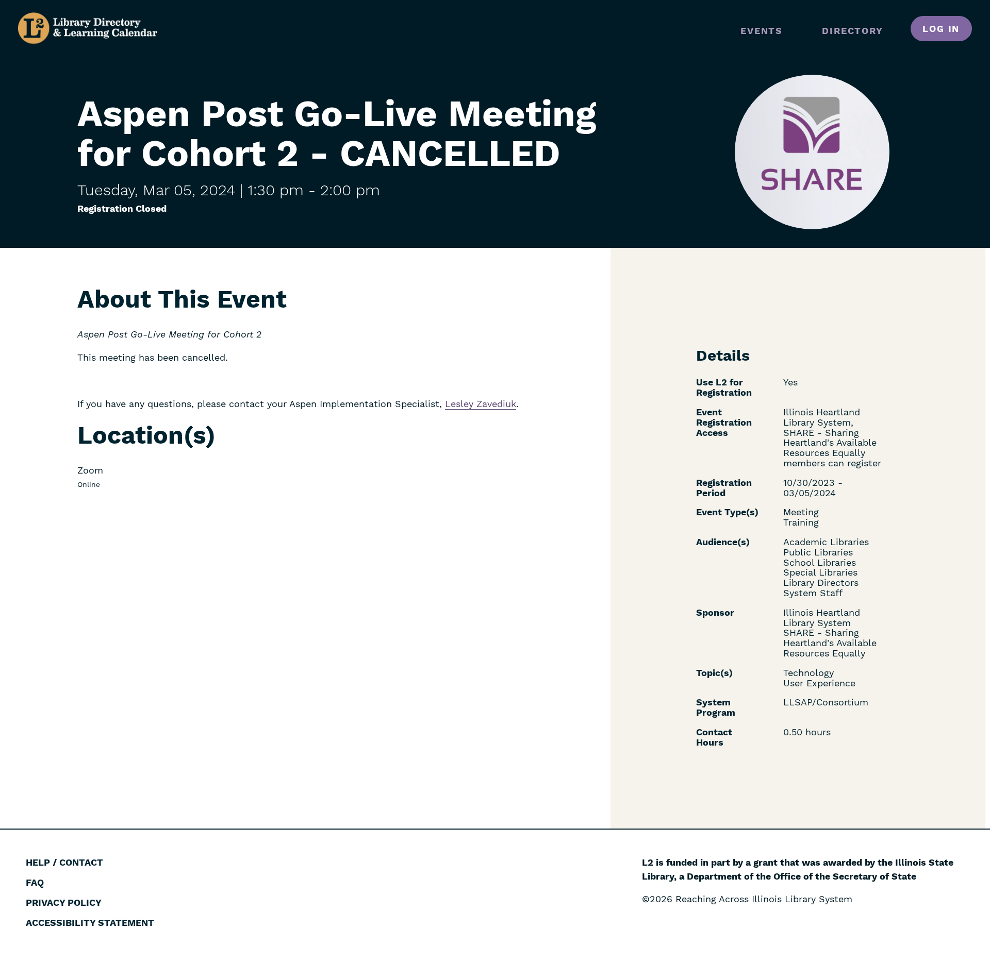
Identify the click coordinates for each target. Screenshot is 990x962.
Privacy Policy (64, 902)
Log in (941, 28)
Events (761, 30)
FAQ (35, 882)
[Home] (87, 28)
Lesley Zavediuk (480, 403)
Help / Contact (64, 862)
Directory (852, 30)
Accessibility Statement (90, 922)
